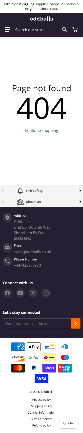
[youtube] (20, 293)
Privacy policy (41, 399)
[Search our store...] (64, 29)
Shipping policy (41, 406)
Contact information (42, 412)
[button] (7, 29)
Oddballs (47, 392)
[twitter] (33, 293)
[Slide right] (80, 190)
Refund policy (41, 425)
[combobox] (41, 29)
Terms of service (41, 419)
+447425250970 (27, 265)
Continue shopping (41, 130)
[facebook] (7, 293)
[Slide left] (3, 190)
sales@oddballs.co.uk (32, 251)
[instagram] (46, 293)
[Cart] (75, 29)
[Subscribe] (75, 323)
